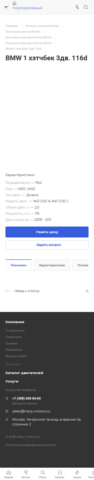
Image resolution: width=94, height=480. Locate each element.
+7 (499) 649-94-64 (26, 398)
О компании (15, 330)
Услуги (11, 381)
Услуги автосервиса (20, 390)
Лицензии (13, 337)
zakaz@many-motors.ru (31, 411)
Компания (14, 322)
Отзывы (11, 343)
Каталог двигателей (24, 373)
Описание (18, 265)
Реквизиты (13, 349)
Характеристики (52, 265)
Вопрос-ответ (15, 356)
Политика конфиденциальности (30, 445)
